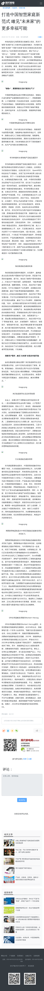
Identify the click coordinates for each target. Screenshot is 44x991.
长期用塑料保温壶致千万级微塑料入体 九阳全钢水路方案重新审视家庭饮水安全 (27, 919)
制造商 (14, 8)
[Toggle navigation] (41, 3)
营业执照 (31, 966)
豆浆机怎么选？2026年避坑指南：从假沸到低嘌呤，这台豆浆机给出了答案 (27, 929)
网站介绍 (4, 956)
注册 (30, 759)
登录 (25, 759)
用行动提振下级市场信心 (23, 868)
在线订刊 (28, 956)
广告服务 (12, 956)
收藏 (39, 37)
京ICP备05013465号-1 (18, 966)
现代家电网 (6, 8)
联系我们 (20, 956)
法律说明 (37, 956)
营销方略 (22, 8)
